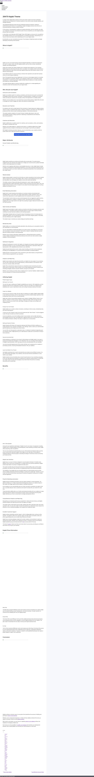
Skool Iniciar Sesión (8, 772)
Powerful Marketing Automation (5, 763)
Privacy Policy (5, 6)
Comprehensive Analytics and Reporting (6, 765)
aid (23, 521)
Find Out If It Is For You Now (22, 134)
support (9, 524)
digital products (21, 719)
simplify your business (21, 724)
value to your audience (30, 721)
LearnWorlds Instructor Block (38, 772)
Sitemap (3, 9)
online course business (12, 715)
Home (3, 5)
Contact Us (4, 8)
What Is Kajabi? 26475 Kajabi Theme (6, 735)
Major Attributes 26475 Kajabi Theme (6, 743)
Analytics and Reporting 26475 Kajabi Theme (6, 755)
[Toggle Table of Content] (3, 732)
